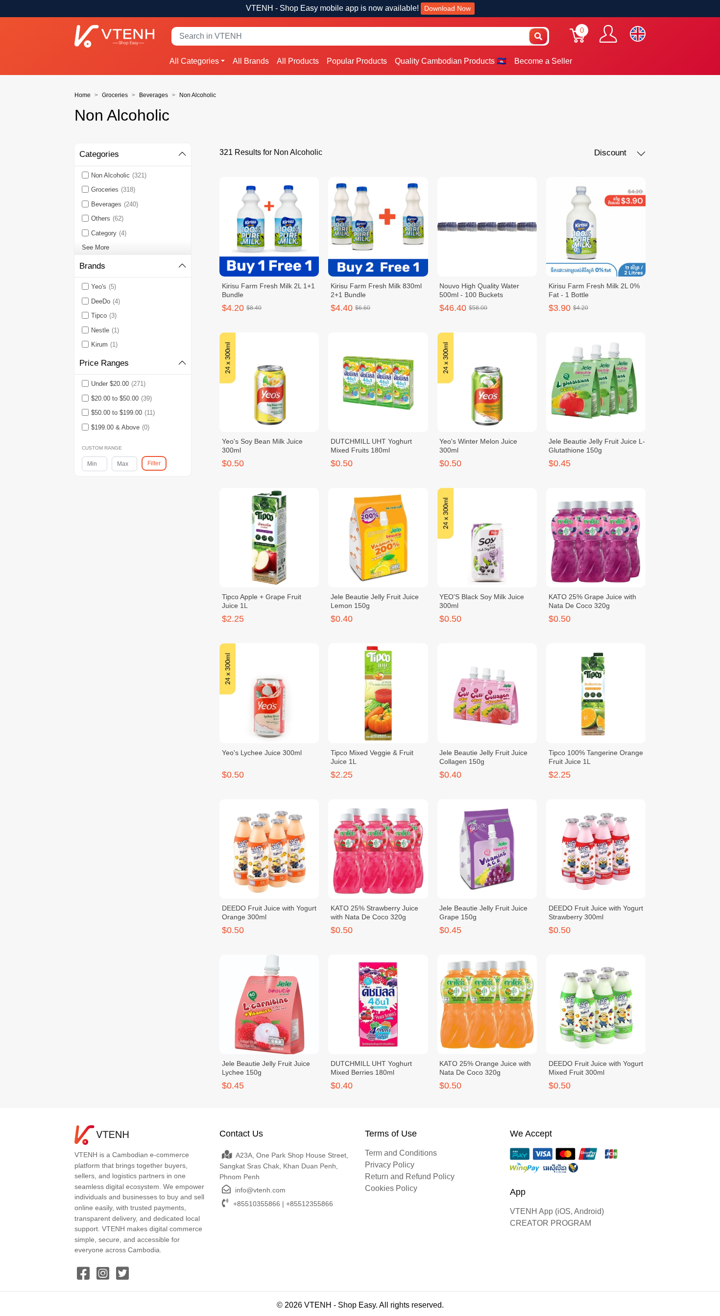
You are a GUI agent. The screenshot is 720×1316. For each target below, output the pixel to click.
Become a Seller (543, 61)
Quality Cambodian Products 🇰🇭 (450, 61)
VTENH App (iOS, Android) (557, 1211)
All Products (298, 61)
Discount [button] (611, 152)
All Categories (194, 61)
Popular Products (357, 61)
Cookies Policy (391, 1188)
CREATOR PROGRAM (550, 1223)
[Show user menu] (608, 34)
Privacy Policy (389, 1165)
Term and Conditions (401, 1153)
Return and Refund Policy (410, 1176)
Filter (154, 463)
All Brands (251, 61)
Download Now (447, 8)
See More (95, 247)
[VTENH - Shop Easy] (114, 36)
